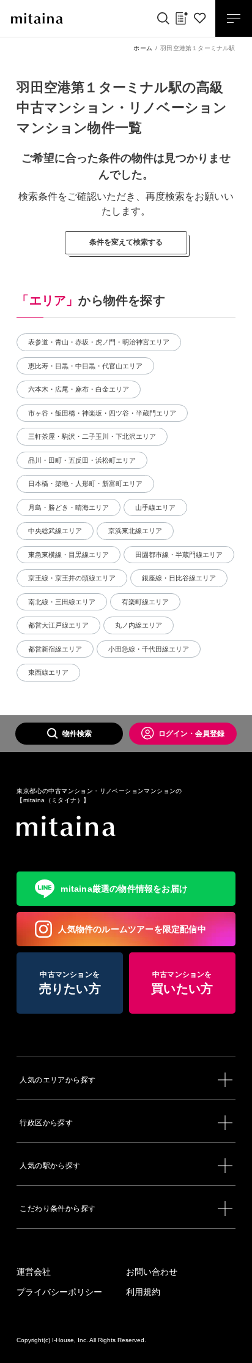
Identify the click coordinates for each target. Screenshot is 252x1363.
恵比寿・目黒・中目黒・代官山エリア (85, 366)
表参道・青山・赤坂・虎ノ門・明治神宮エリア (98, 342)
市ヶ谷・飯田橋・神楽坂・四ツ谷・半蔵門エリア (102, 413)
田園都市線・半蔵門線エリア (179, 554)
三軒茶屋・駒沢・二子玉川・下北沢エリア (92, 436)
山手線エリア (155, 507)
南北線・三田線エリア (61, 602)
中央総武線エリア (55, 530)
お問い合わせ (151, 1272)
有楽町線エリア (145, 602)
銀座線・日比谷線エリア (179, 578)
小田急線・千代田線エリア (148, 649)
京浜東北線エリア (135, 530)
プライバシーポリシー (59, 1292)
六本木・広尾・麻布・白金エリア (78, 389)
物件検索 (77, 733)
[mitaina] (126, 826)
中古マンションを (70, 982)
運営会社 (34, 1272)
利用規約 (143, 1292)
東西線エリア (48, 672)
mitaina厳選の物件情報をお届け (124, 889)
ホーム (142, 48)
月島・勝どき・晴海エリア (68, 507)
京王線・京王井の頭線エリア (72, 578)
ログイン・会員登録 (191, 733)
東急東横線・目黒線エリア (68, 554)
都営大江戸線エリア (58, 625)
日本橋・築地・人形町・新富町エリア (85, 483)
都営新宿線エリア (55, 649)
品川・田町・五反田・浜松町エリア (82, 460)
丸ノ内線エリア (138, 625)
